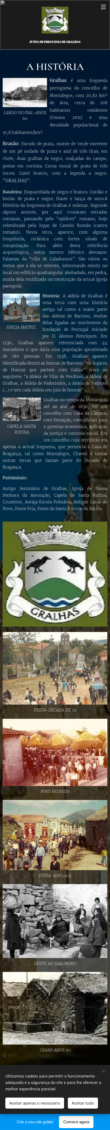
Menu (103, 6)
